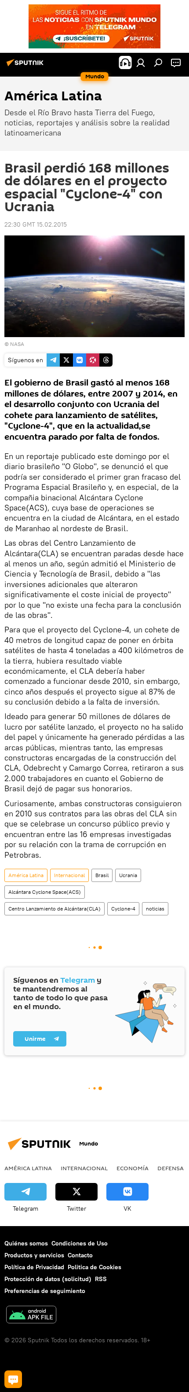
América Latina (26, 875)
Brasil (102, 875)
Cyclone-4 (123, 908)
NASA (17, 344)
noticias (155, 908)
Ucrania (128, 875)
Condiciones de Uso (79, 1243)
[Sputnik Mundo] (26, 66)
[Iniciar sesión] (140, 62)
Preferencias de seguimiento (44, 1291)
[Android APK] (31, 1316)
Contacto (80, 1255)
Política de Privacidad (34, 1267)
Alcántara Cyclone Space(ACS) (44, 892)
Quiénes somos (26, 1243)
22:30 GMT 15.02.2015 (35, 224)
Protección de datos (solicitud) (47, 1279)
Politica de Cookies (94, 1267)
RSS (101, 1279)
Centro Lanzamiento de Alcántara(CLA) (54, 908)
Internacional (69, 875)
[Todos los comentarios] (13, 1379)
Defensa (170, 1168)
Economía (132, 1168)
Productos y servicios (34, 1255)
